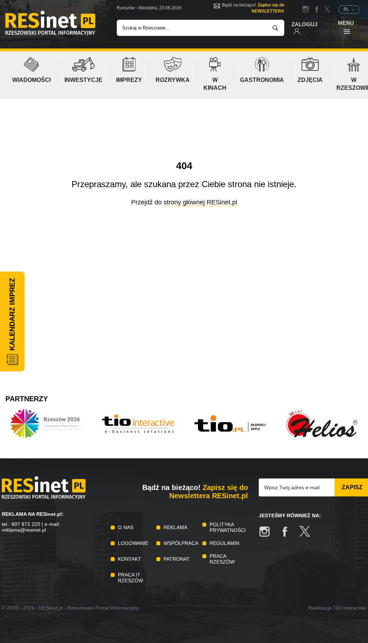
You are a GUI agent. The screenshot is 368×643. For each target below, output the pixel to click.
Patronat (177, 559)
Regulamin (224, 543)
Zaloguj (304, 24)
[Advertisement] (184, 328)
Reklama (175, 527)
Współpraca (181, 543)
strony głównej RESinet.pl (200, 202)
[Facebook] (288, 535)
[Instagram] (268, 535)
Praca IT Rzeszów (130, 577)
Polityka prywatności (228, 527)
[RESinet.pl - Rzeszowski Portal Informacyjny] (50, 34)
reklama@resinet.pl (24, 530)
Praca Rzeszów (222, 559)
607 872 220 (26, 524)
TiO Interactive (349, 608)
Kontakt (129, 559)
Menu (346, 23)
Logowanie (133, 543)
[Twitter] (308, 535)
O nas (125, 527)
